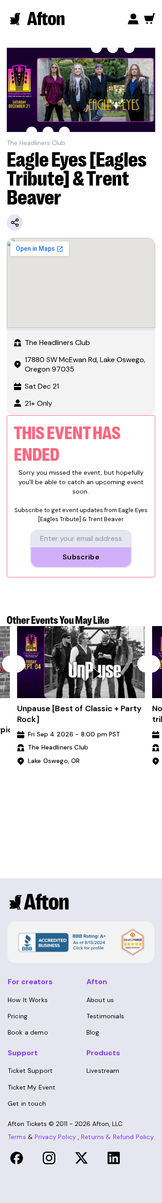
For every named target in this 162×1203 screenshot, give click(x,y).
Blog (92, 1032)
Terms (17, 1137)
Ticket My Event (31, 1087)
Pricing (17, 1016)
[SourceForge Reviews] (132, 942)
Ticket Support (30, 1071)
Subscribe (81, 557)
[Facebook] (17, 1158)
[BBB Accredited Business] (61, 942)
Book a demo (28, 1032)
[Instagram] (49, 1158)
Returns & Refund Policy (117, 1137)
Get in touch (27, 1103)
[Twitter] (81, 1158)
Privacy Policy (55, 1137)
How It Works (28, 1000)
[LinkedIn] (114, 1158)
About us (100, 1000)
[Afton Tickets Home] (37, 18)
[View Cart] (149, 18)
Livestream (103, 1071)
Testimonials (105, 1016)
